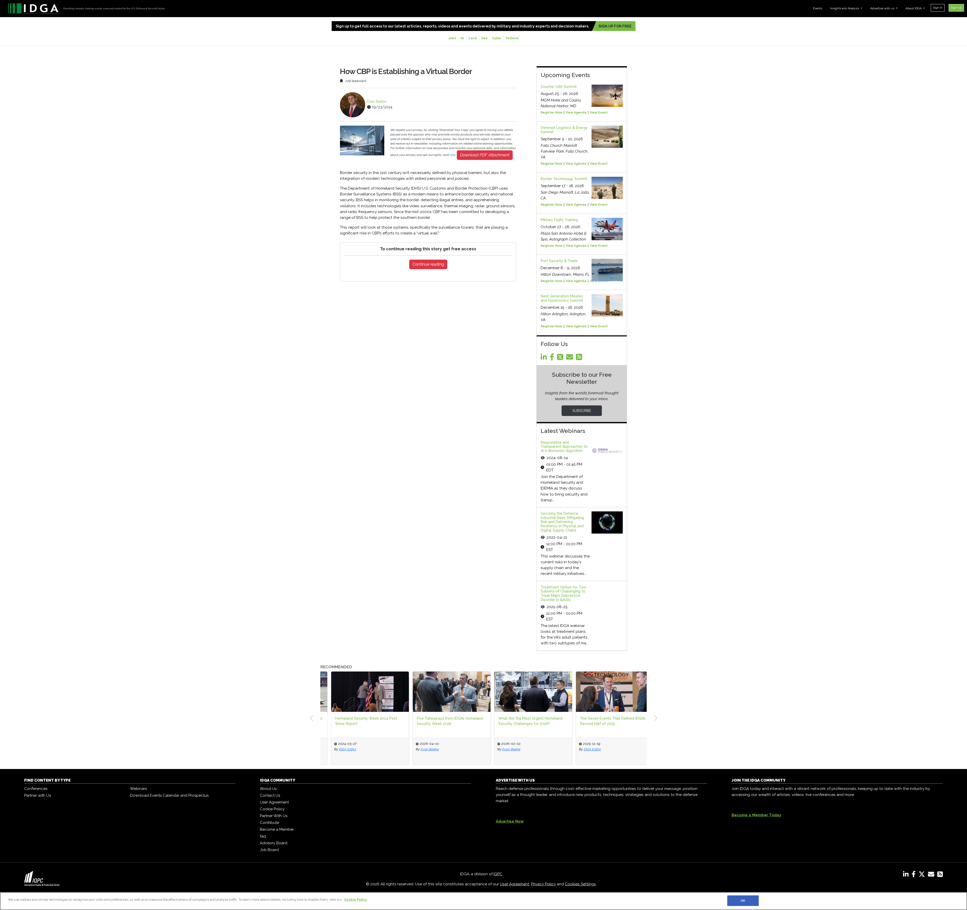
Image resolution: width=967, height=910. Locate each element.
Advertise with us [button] (882, 8)
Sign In (937, 7)
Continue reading (428, 264)
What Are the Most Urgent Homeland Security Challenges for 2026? (520, 721)
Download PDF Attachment (484, 155)
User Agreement (274, 802)
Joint (452, 38)
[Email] (570, 358)
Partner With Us (273, 816)
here (453, 155)
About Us (268, 788)
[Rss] (580, 358)
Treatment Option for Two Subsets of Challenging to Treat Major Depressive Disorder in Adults (563, 593)
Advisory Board (273, 843)
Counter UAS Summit (559, 87)
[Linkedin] (545, 358)
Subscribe (581, 411)
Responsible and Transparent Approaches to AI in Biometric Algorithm (564, 446)
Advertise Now (510, 821)
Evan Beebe (376, 101)
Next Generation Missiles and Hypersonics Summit (562, 298)
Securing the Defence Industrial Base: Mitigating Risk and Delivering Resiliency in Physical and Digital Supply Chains (562, 521)
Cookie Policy (272, 809)
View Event (599, 112)
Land (473, 38)
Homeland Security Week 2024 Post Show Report (356, 721)
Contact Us (270, 795)
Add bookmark (355, 81)
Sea (484, 38)
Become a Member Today (756, 815)
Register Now (551, 112)
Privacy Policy (543, 884)
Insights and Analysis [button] (845, 8)
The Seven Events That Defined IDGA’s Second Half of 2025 (602, 721)
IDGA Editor (337, 749)
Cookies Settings (580, 884)
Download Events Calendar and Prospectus (169, 795)
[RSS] (940, 875)
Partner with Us (37, 795)
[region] (483, 901)
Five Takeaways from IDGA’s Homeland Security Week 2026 (439, 721)
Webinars (138, 788)
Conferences (35, 788)
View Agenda (576, 112)
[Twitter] (561, 358)
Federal (512, 38)
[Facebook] (553, 358)
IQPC (498, 874)
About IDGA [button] (914, 8)
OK (743, 900)
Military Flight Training (559, 220)
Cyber (496, 38)
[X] (923, 875)
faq (263, 836)
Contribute (269, 822)
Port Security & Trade (559, 261)
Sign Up (956, 7)
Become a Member (277, 829)
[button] (311, 718)
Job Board (269, 850)
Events (817, 8)
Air (462, 38)
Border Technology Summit (564, 179)
